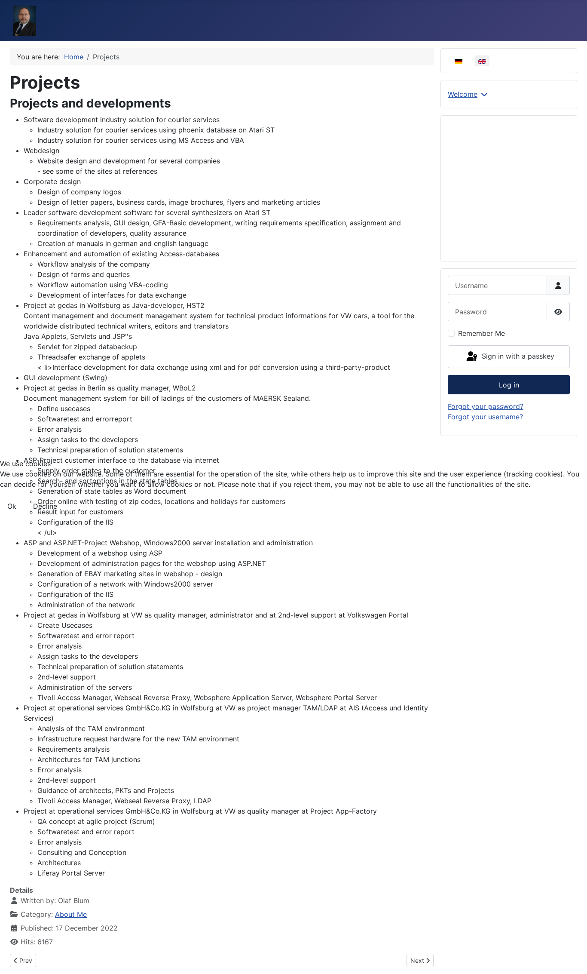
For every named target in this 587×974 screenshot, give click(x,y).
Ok (11, 506)
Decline (45, 506)
